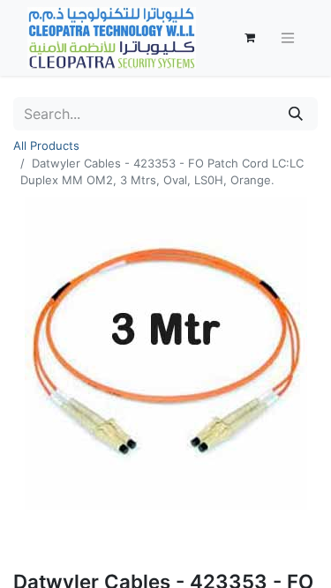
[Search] (296, 113)
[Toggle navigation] (288, 38)
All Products (46, 145)
